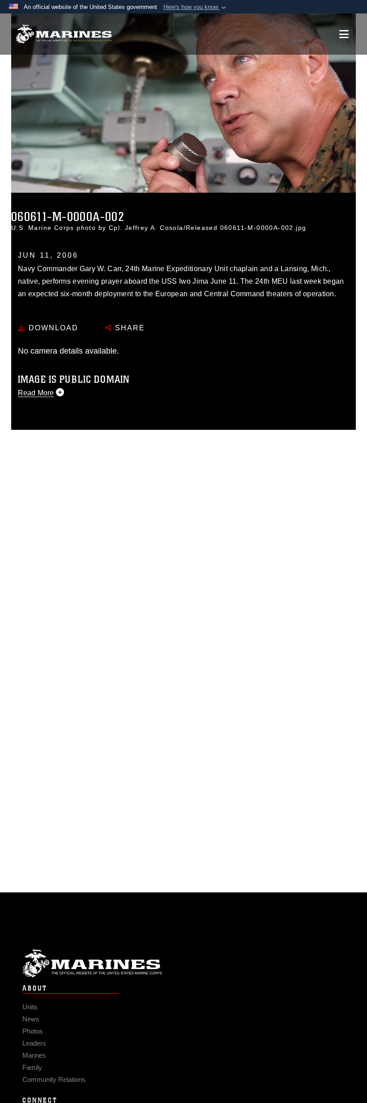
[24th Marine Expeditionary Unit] (64, 34)
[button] (195, 7)
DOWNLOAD (52, 328)
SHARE (128, 328)
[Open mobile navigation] (344, 34)
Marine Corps (183, 963)
